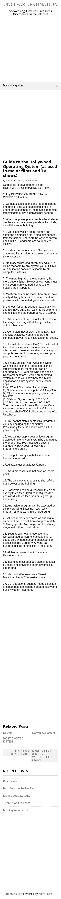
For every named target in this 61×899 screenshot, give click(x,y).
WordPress (45, 894)
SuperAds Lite (13, 894)
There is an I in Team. (16, 803)
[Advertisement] (30, 47)
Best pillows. (11, 781)
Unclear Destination (30, 4)
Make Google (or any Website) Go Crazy (42, 756)
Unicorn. (8, 733)
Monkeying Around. (15, 810)
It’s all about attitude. (16, 795)
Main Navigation (13, 85)
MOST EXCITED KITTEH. (13, 740)
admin (9, 180)
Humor (35, 180)
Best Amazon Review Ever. (19, 788)
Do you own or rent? (44, 733)
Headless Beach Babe (20, 753)
